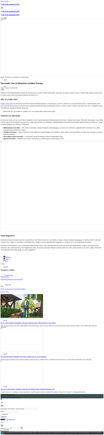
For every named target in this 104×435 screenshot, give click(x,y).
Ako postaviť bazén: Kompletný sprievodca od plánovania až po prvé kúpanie (23, 356)
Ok (1, 433)
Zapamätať (5, 414)
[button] (1, 399)
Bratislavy (56, 128)
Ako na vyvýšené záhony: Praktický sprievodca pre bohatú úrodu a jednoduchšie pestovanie (27, 389)
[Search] (2, 8)
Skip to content (5, 1)
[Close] (2, 406)
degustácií (78, 240)
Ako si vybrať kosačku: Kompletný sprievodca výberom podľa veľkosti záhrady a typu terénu (28, 323)
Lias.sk (5, 79)
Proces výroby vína (6, 103)
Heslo (2, 411)
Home (2, 77)
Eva (7, 88)
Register (3, 419)
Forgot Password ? (10, 419)
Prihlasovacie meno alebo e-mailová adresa (12, 408)
